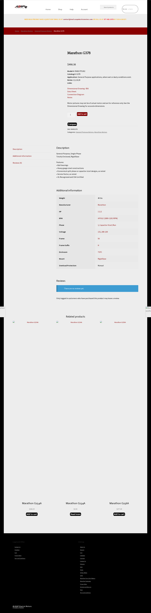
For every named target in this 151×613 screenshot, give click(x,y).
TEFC (100, 252)
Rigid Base (102, 259)
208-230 (104, 232)
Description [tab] (17, 149)
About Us (82, 547)
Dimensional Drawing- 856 (78, 88)
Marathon (102, 205)
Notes (69, 97)
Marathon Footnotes (85, 581)
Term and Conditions (20, 558)
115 (99, 232)
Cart (16, 552)
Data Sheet (71, 91)
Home (48, 9)
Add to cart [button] (32, 514)
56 (99, 238)
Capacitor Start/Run (108, 225)
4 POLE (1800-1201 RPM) (108, 218)
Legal (81, 575)
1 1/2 (100, 211)
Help (71, 9)
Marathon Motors (27, 31)
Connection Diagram (75, 94)
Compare (82, 558)
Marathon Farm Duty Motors (87, 578)
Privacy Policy (18, 555)
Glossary (82, 564)
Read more (75, 514)
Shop (60, 9)
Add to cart (82, 114)
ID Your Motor (83, 572)
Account (84, 9)
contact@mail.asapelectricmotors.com (78, 19)
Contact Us (17, 547)
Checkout (17, 550)
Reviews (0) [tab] (17, 163)
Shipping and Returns (85, 587)
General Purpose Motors (43, 31)
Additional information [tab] (22, 156)
